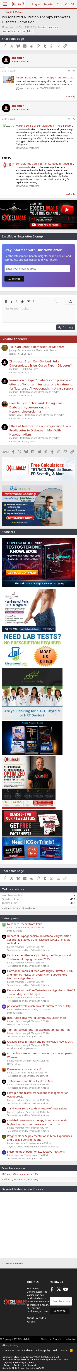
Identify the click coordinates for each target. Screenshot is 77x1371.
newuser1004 (31, 1174)
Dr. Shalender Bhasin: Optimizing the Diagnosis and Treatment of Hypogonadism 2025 (39, 957)
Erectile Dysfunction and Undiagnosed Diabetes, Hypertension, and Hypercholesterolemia (36, 407)
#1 (74, 70)
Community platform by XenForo (31, 1356)
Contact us (8, 1350)
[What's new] (65, 4)
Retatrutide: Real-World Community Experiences (36, 1017)
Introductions (14, 930)
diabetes (42, 27)
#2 (74, 118)
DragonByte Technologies (15, 1362)
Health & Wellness (29, 368)
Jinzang (12, 350)
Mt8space (7, 1174)
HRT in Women (15, 1064)
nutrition (53, 27)
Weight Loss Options (18, 1024)
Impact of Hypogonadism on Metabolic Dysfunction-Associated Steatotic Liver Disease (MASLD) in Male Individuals (39, 939)
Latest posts (10, 918)
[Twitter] (59, 1290)
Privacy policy (43, 1350)
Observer (18, 1174)
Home (64, 1350)
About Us (46, 1339)
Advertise (71, 1339)
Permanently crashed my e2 (24, 1069)
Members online (13, 1168)
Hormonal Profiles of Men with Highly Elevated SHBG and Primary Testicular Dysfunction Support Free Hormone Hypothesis (40, 974)
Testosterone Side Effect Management (27, 1075)
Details (31, 1362)
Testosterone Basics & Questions (24, 1036)
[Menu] (5, 4)
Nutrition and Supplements (21, 1048)
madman (9, 27)
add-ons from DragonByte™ (43, 1359)
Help (55, 1350)
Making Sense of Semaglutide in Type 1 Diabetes (46, 125)
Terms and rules (25, 1350)
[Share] (69, 71)
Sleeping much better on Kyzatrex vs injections (36, 1151)
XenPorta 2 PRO (10, 1368)
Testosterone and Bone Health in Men (30, 1081)
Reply (72, 96)
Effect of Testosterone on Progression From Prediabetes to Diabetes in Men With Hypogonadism (40, 430)
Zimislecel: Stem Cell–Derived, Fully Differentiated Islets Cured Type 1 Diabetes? (40, 363)
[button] (6, 301)
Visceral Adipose (11, 31)
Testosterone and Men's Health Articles (37, 350)
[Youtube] (65, 1290)
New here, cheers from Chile (24, 924)
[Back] (58, 4)
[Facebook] (52, 1290)
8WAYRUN (40, 1368)
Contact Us (58, 1339)
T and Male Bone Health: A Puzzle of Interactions (37, 1108)
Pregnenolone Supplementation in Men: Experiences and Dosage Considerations (39, 1137)
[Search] (72, 4)
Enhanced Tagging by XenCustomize (21, 1365)
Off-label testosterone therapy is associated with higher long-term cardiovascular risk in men (37, 1122)
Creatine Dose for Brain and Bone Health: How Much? (40, 1041)
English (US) (11, 1345)
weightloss (28, 31)
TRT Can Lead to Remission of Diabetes (36, 347)
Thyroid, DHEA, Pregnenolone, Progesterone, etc (33, 1146)
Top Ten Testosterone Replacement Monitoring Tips (38, 1029)
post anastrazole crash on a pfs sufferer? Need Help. (39, 1006)
